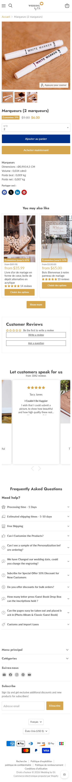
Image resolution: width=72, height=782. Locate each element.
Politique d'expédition (41, 761)
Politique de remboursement (49, 765)
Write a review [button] (36, 334)
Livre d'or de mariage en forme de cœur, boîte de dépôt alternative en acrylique (18, 277)
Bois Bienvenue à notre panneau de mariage (55, 274)
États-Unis (34, 731)
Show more (36, 304)
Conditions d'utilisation (36, 768)
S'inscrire (54, 705)
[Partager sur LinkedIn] (17, 192)
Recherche (21, 761)
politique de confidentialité (18, 765)
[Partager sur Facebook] (4, 192)
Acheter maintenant (36, 150)
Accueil (6, 16)
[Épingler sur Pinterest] (24, 192)
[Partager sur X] (11, 192)
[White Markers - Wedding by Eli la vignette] (7, 97)
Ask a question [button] (36, 343)
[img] (36, 388)
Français (34, 721)
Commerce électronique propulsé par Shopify (36, 776)
